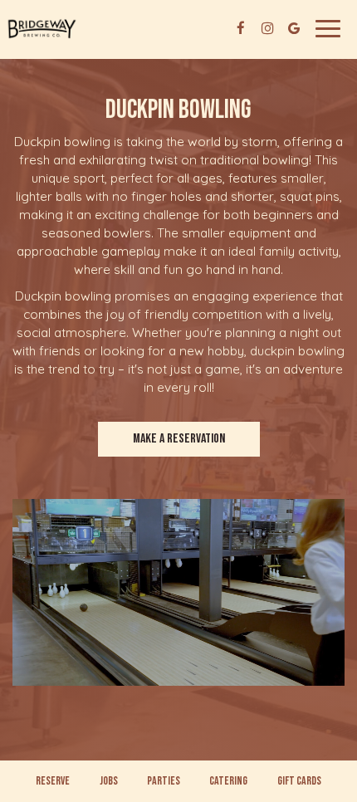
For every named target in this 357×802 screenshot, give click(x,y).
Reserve (53, 781)
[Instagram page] (267, 28)
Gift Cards (299, 781)
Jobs (109, 781)
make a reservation (179, 439)
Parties (163, 781)
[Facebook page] (240, 28)
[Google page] (294, 28)
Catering (228, 781)
